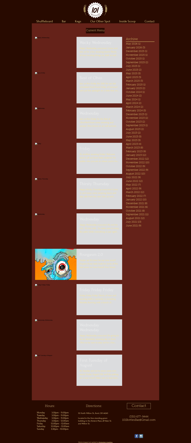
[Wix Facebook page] (137, 436)
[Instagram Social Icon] (141, 436)
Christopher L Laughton (105, 442)
